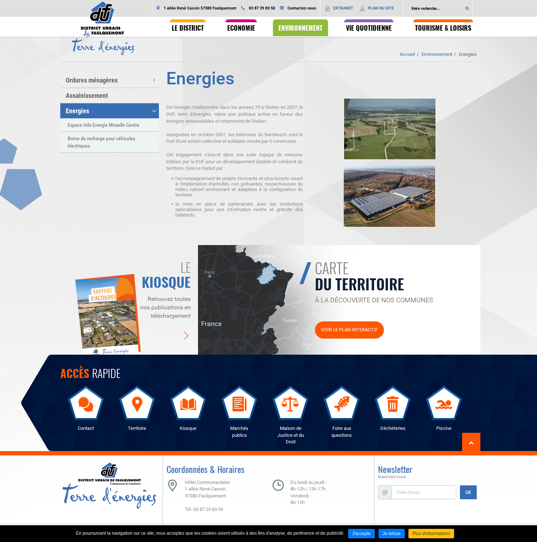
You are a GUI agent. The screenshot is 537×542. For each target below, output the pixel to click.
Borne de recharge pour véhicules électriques (101, 142)
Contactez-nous (301, 8)
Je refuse (391, 533)
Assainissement (87, 95)
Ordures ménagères (92, 80)
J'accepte (361, 533)
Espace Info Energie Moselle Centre (104, 125)
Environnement (437, 54)
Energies (468, 54)
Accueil (407, 54)
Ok (467, 8)
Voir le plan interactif (349, 329)
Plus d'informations (431, 533)
